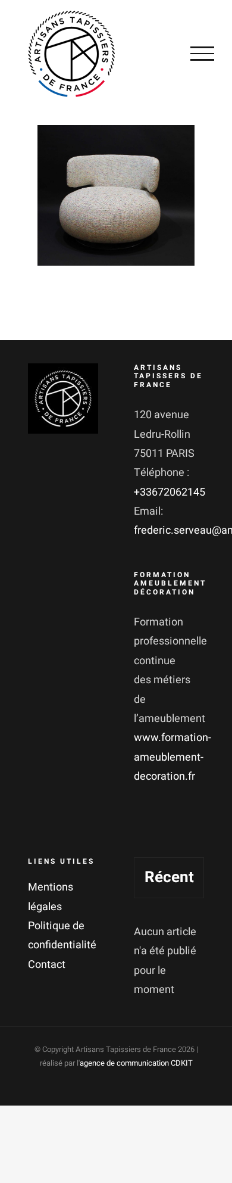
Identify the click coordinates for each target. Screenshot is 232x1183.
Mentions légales (50, 896)
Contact (46, 965)
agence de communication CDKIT (136, 1063)
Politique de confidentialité (62, 935)
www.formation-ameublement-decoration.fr (172, 757)
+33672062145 (169, 492)
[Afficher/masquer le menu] (202, 53)
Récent (169, 877)
